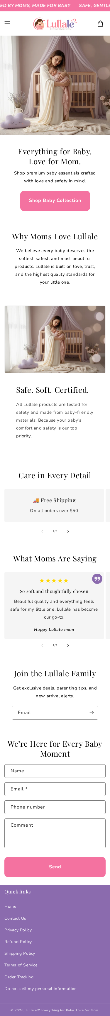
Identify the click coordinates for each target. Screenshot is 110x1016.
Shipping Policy (19, 953)
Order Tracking (18, 977)
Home (10, 906)
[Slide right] (68, 531)
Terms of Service (21, 965)
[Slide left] (42, 531)
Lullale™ (33, 1010)
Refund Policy (18, 942)
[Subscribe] (91, 713)
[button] (7, 23)
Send (55, 867)
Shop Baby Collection (55, 200)
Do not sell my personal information (40, 988)
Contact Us (15, 918)
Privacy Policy (18, 930)
